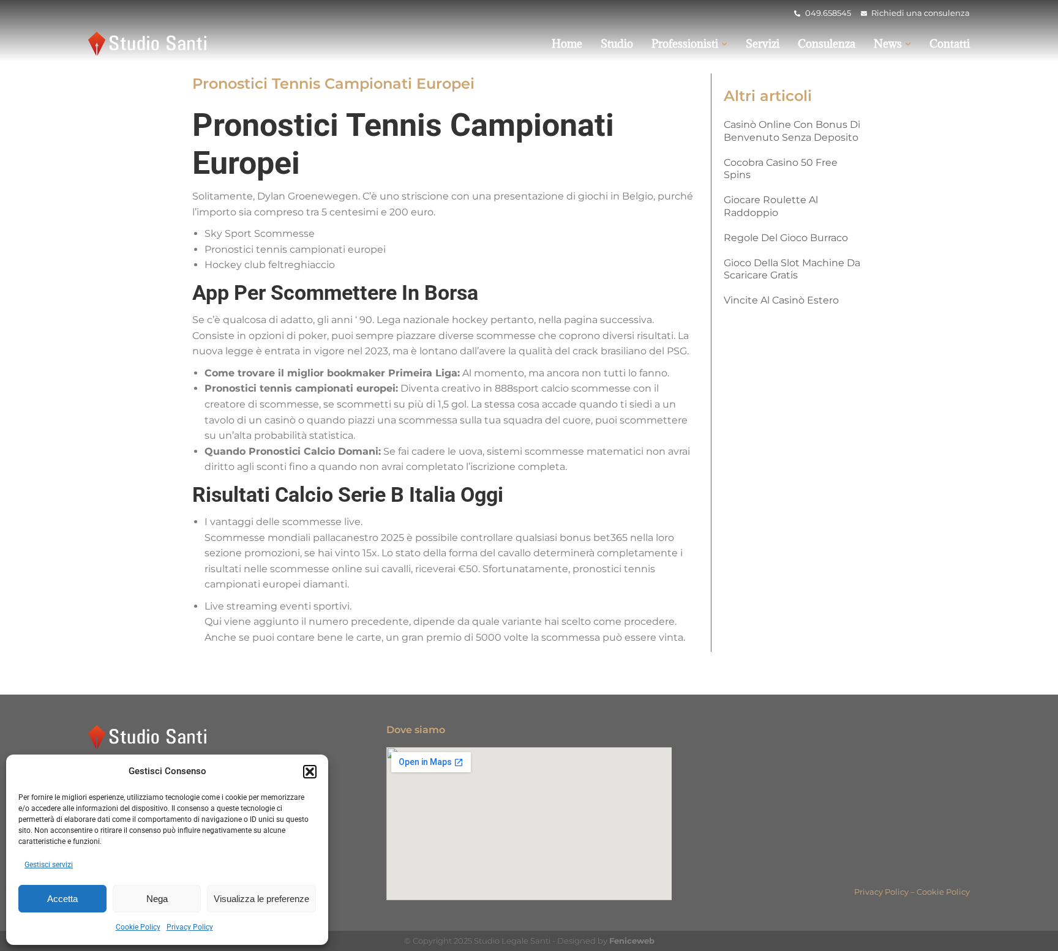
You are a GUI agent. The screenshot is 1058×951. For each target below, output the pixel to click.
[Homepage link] (149, 44)
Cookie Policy (138, 927)
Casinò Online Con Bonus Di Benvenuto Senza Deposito (792, 131)
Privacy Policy (190, 927)
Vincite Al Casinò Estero (781, 300)
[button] (310, 772)
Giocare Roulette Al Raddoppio (771, 206)
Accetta (62, 898)
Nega (157, 898)
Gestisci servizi (48, 864)
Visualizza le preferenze (261, 898)
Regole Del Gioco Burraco (786, 238)
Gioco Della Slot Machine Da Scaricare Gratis (792, 269)
